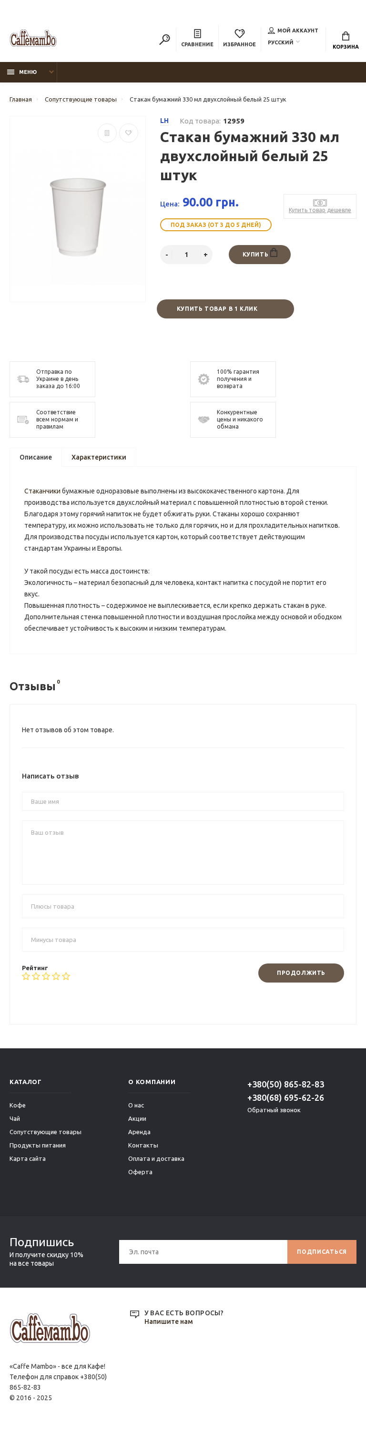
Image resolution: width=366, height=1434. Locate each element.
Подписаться (322, 1252)
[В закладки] (128, 133)
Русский (281, 42)
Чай (15, 1118)
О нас (136, 1105)
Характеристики (98, 457)
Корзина (346, 47)
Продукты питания (38, 1145)
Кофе (18, 1105)
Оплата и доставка (156, 1158)
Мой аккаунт (297, 30)
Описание (36, 457)
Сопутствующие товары (45, 1131)
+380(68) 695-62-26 (285, 1097)
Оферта (140, 1171)
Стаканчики (43, 491)
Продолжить (301, 973)
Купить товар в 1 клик (217, 309)
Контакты (143, 1145)
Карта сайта (28, 1158)
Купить (256, 254)
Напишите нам (168, 1321)
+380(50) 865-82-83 (285, 1084)
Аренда (139, 1131)
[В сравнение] (107, 133)
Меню (28, 72)
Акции (137, 1118)
